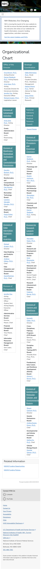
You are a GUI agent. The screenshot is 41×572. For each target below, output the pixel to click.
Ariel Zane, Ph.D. (9, 84)
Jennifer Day (8, 93)
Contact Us (6, 508)
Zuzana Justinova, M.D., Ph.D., (31, 178)
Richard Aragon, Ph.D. (11, 98)
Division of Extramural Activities (8, 113)
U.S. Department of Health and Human (18, 530)
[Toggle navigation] (2, 14)
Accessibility (7, 514)
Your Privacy (7, 511)
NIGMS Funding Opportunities (14, 466)
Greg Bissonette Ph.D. (30, 260)
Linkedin (9, 494)
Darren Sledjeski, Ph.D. (30, 159)
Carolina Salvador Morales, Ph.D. (9, 202)
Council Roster (32, 129)
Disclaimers (7, 517)
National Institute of (15, 3)
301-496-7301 (8, 550)
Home (5, 505)
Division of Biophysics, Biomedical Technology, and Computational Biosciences (9, 157)
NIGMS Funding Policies (12, 470)
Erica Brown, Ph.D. (10, 73)
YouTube (10, 499)
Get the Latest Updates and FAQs (16, 37)
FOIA (4, 520)
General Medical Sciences (17, 5)
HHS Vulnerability (13, 523)
